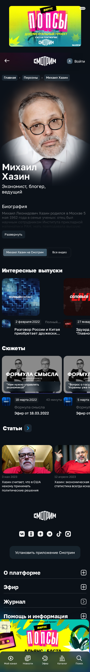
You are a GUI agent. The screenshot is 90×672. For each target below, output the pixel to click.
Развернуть (13, 234)
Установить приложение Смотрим (45, 552)
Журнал (14, 601)
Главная (10, 77)
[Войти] (69, 61)
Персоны (31, 77)
